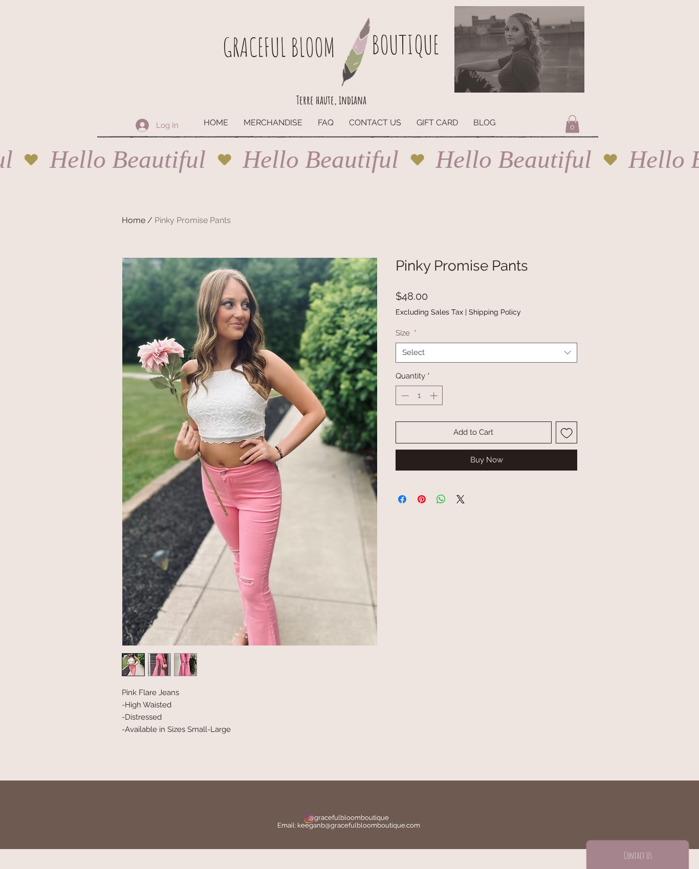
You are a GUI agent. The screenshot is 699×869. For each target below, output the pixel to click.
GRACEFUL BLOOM (279, 47)
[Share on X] (460, 499)
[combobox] (486, 353)
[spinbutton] (419, 395)
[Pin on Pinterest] (422, 499)
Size (406, 333)
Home (133, 220)
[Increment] (435, 395)
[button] (572, 124)
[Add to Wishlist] (567, 432)
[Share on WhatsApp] (441, 499)
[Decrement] (404, 395)
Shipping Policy (495, 312)
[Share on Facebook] (402, 499)
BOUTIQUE (405, 44)
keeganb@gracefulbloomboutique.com (358, 825)
